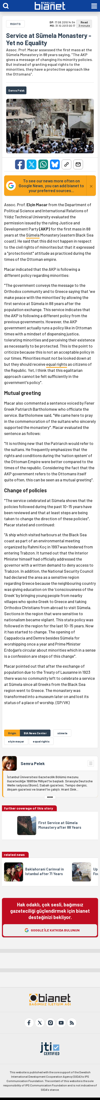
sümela (62, 733)
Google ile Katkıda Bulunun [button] (55, 930)
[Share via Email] (78, 164)
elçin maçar (16, 741)
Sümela (33, 234)
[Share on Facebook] (20, 164)
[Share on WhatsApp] (43, 164)
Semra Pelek (33, 763)
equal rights (56, 364)
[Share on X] (31, 164)
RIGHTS (15, 24)
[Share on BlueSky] (55, 164)
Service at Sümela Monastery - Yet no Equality (48, 39)
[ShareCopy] (66, 164)
